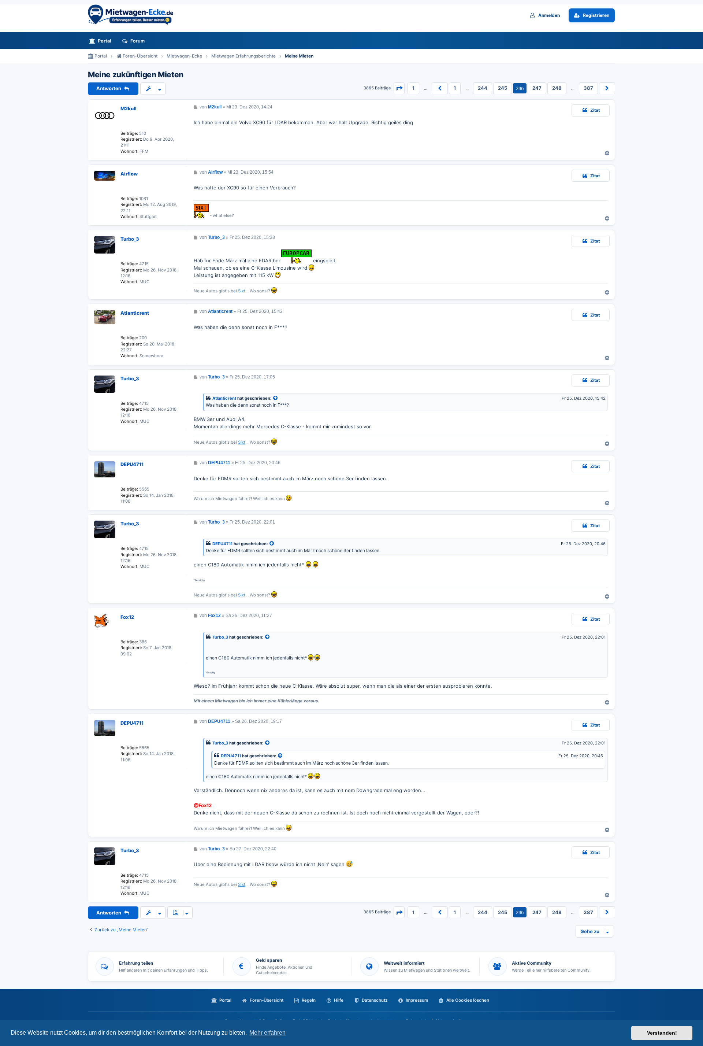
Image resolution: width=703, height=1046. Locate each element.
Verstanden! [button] (662, 1033)
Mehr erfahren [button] (267, 1033)
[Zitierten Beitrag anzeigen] (275, 398)
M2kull (128, 108)
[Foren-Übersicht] (133, 14)
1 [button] (413, 88)
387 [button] (588, 88)
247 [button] (537, 88)
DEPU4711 (132, 464)
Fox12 (127, 617)
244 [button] (482, 88)
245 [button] (502, 88)
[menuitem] (102, 40)
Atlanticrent (134, 313)
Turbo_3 (129, 239)
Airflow (129, 174)
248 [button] (557, 88)
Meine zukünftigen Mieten (135, 74)
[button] (399, 88)
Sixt (241, 290)
